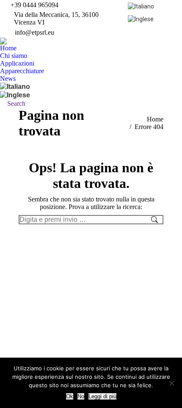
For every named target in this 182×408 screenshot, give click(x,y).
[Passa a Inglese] (142, 18)
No (80, 396)
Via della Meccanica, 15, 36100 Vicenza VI (56, 18)
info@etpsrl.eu (34, 32)
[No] (171, 383)
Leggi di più (102, 396)
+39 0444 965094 (34, 4)
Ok (69, 396)
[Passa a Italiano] (142, 6)
